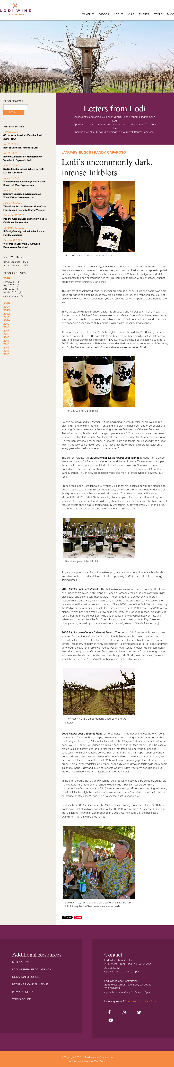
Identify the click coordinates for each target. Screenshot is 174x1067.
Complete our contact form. (141, 1001)
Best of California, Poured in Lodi (20, 147)
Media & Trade (22, 962)
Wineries (88, 14)
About (118, 14)
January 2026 (13, 296)
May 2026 (11, 285)
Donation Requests (26, 977)
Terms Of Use (21, 999)
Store (158, 14)
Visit (131, 14)
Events (144, 14)
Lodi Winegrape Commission (15, 11)
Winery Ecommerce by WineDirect (87, 1061)
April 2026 (11, 288)
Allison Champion (15, 265)
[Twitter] (139, 1012)
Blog (170, 14)
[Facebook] (109, 1012)
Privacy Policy (22, 992)
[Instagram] (124, 1012)
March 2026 (12, 292)
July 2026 (11, 281)
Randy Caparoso (15, 261)
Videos (104, 14)
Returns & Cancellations (30, 984)
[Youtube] (110, 1020)
